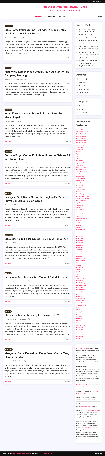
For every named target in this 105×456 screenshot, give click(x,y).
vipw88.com (79, 160)
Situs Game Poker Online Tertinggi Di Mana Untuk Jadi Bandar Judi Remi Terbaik (35, 31)
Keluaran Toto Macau (82, 254)
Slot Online (62, 16)
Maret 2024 (82, 82)
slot (77, 234)
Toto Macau (79, 165)
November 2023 (84, 93)
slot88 (78, 223)
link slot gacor (80, 185)
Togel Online (8, 109)
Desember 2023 (84, 89)
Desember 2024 (84, 79)
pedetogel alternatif (81, 252)
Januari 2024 (83, 86)
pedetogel (79, 294)
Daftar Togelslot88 (81, 134)
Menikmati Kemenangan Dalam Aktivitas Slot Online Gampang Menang (89, 40)
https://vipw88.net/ (81, 200)
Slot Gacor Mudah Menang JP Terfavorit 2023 (32, 315)
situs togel (79, 207)
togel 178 (78, 220)
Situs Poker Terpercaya (82, 198)
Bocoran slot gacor (81, 348)
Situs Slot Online (80, 176)
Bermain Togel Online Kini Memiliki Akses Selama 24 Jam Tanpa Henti (89, 54)
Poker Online (8, 26)
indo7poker (79, 232)
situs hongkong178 (81, 218)
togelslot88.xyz (80, 209)
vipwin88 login (80, 205)
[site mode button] (100, 16)
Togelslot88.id (80, 147)
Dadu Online (79, 247)
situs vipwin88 (80, 334)
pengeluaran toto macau (91, 427)
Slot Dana (79, 323)
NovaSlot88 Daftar (81, 285)
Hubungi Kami (50, 16)
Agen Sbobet (79, 129)
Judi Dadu (79, 249)
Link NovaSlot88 (80, 289)
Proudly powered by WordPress (21, 453)
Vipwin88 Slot (80, 278)
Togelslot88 (79, 149)
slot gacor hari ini (81, 332)
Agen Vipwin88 (80, 163)
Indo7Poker (79, 227)
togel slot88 (79, 316)
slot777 (78, 276)
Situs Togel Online (81, 167)
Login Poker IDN (80, 260)
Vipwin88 (78, 151)
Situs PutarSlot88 (81, 143)
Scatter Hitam (80, 236)
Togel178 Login (80, 189)
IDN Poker (86, 400)
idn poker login (80, 267)
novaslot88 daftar (81, 169)
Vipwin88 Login (80, 300)
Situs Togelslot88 (81, 136)
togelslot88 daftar (81, 305)
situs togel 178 (80, 180)
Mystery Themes (47, 453)
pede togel (79, 318)
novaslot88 (79, 292)
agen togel (79, 203)
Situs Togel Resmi (81, 325)
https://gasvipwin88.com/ (83, 196)
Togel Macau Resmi (81, 172)
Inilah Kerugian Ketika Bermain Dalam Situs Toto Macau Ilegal (88, 47)
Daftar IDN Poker (80, 229)
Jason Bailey (22, 37)
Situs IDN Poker (86, 406)
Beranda (38, 16)
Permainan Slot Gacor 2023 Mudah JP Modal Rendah (37, 277)
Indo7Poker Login (81, 269)
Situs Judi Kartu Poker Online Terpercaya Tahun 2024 (37, 239)
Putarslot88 (79, 327)
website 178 (79, 212)
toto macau (79, 280)
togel (77, 307)
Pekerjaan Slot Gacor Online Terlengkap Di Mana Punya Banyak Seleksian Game (34, 199)
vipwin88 (78, 183)
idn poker (78, 263)
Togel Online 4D (80, 178)
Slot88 (78, 158)
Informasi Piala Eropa (82, 131)
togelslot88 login (80, 298)
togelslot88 (79, 187)
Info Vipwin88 (80, 145)
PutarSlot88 (79, 238)
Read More (8, 58)
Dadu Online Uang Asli (82, 385)
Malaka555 (79, 225)
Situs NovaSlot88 (81, 140)
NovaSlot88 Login (81, 138)
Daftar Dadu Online (81, 258)
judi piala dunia (80, 336)
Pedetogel (91, 376)
